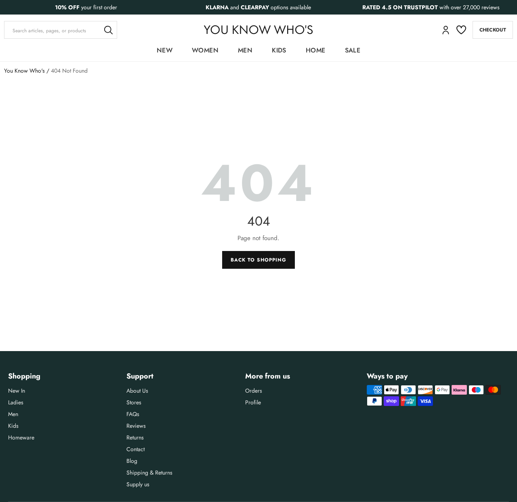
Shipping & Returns (149, 473)
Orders (253, 391)
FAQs (132, 414)
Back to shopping (258, 260)
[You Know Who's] (258, 29)
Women (205, 50)
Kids (279, 50)
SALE (353, 50)
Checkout (492, 29)
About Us (137, 391)
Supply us (137, 484)
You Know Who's (24, 71)
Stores (133, 402)
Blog (131, 461)
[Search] (108, 30)
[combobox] (60, 30)
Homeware (21, 437)
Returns (135, 437)
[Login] (445, 30)
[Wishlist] (461, 29)
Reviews (136, 426)
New (164, 50)
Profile (253, 402)
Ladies (15, 402)
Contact (135, 449)
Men (245, 50)
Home (316, 50)
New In (16, 391)
